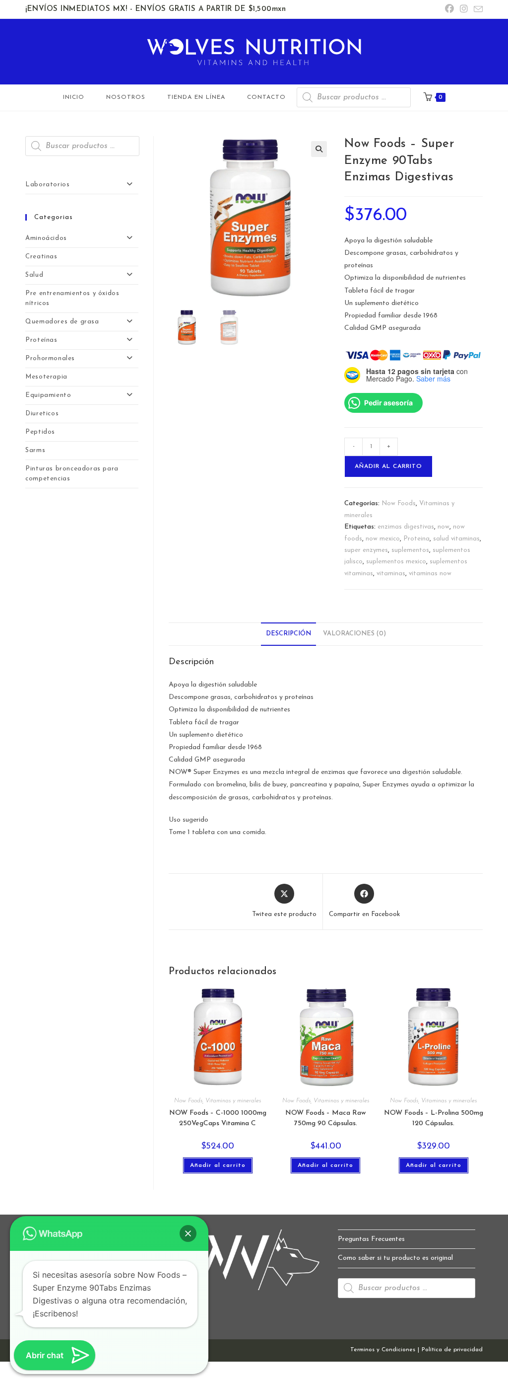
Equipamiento (48, 395)
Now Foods (398, 503)
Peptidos (40, 432)
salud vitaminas (456, 539)
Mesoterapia (46, 377)
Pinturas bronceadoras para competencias (72, 473)
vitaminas (391, 573)
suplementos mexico (396, 561)
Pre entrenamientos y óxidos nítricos (72, 298)
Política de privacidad (452, 1350)
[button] (319, 149)
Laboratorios (47, 184)
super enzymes (366, 550)
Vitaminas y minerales (233, 1101)
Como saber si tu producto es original (395, 1258)
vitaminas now (430, 573)
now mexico (383, 539)
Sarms (35, 450)
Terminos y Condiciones (382, 1350)
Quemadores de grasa (62, 321)
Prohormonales (50, 358)
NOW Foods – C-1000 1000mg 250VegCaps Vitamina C (217, 1118)
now (443, 527)
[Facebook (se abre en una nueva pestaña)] (449, 9)
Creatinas (41, 256)
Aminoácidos (46, 238)
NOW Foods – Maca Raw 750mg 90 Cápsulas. (325, 1118)
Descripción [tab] (288, 634)
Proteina (416, 539)
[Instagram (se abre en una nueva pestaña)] (464, 9)
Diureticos (42, 413)
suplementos (410, 550)
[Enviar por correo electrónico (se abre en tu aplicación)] (477, 10)
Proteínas (41, 340)
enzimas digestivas (406, 527)
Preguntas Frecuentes (371, 1239)
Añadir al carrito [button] (218, 1165)
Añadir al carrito (388, 466)
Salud (34, 275)
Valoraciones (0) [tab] (354, 634)
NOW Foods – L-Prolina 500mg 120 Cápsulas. (433, 1118)
